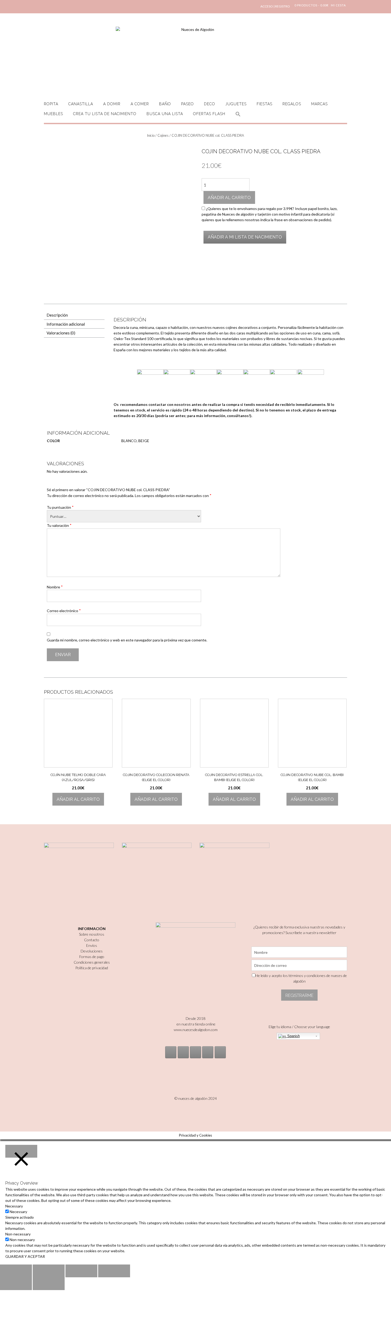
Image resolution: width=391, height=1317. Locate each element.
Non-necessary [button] (18, 1234)
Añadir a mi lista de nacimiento (245, 237)
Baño (165, 104)
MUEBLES (53, 114)
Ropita (51, 104)
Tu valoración (59, 525)
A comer (140, 104)
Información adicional (66, 324)
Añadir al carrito (229, 197)
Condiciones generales (92, 962)
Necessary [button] (14, 1206)
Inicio (151, 135)
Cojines (163, 135)
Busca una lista (165, 114)
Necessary (18, 1211)
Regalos (291, 104)
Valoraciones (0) (61, 332)
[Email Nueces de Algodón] (183, 1052)
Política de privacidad (91, 967)
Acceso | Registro (275, 6)
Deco (209, 104)
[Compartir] (49, 1271)
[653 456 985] (220, 1052)
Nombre (55, 586)
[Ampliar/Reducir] (114, 1271)
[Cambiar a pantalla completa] (81, 1271)
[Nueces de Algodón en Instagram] (170, 1052)
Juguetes (236, 104)
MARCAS (319, 104)
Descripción (57, 315)
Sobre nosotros (91, 934)
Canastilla (80, 104)
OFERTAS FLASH (209, 114)
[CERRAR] (21, 1151)
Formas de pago (91, 956)
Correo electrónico (64, 610)
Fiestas (264, 104)
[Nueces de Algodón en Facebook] (195, 1052)
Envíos (91, 945)
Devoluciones (92, 951)
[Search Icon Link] (238, 117)
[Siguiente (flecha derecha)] (49, 1283)
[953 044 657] (207, 1052)
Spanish (293, 1036)
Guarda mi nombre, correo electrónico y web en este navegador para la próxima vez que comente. (127, 640)
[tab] (74, 315)
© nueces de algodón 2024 (195, 1098)
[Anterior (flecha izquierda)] (16, 1283)
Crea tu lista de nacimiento (104, 114)
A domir (111, 104)
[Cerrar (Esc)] (16, 1271)
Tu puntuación (60, 507)
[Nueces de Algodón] (195, 59)
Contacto (91, 940)
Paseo (187, 104)
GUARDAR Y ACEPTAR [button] (25, 1256)
